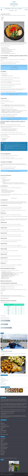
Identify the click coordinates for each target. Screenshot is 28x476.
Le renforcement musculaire (6, 351)
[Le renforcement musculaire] (14, 341)
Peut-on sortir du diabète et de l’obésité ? (6, 327)
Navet (1, 448)
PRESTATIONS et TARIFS (4, 414)
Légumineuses (4, 383)
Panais (3, 448)
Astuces (16, 8)
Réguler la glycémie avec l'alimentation (5, 413)
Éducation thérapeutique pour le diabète (7, 403)
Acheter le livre (11, 10)
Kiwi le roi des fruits (3, 451)
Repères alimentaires (7, 8)
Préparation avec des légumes (4, 444)
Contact (16, 10)
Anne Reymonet (6, 352)
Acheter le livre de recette (4, 324)
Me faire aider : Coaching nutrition (5, 320)
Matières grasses (2, 423)
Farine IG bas (2, 447)
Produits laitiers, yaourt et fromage (5, 380)
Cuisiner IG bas (2, 454)
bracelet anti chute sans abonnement (15, 416)
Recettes (13, 8)
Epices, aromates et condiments (4, 434)
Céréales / (2, 383)
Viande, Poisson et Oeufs (3, 379)
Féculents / (2, 382)
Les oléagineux (26, 363)
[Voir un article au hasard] (26, 10)
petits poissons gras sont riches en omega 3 (6, 87)
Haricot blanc (2, 450)
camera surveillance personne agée (7, 416)
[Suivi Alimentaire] (1, 10)
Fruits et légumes (3, 381)
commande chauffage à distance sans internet (19, 415)
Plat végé (2, 441)
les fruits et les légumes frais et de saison (10, 266)
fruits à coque (23, 210)
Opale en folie (7, 417)
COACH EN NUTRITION (12, 406)
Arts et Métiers (7, 399)
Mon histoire (19, 8)
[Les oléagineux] (13, 364)
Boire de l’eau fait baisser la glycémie (18, 158)
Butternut (5, 448)
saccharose (4, 114)
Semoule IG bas (6, 447)
